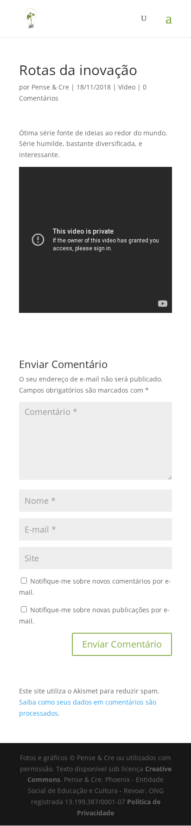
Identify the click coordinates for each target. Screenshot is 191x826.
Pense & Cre (50, 87)
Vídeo (126, 87)
